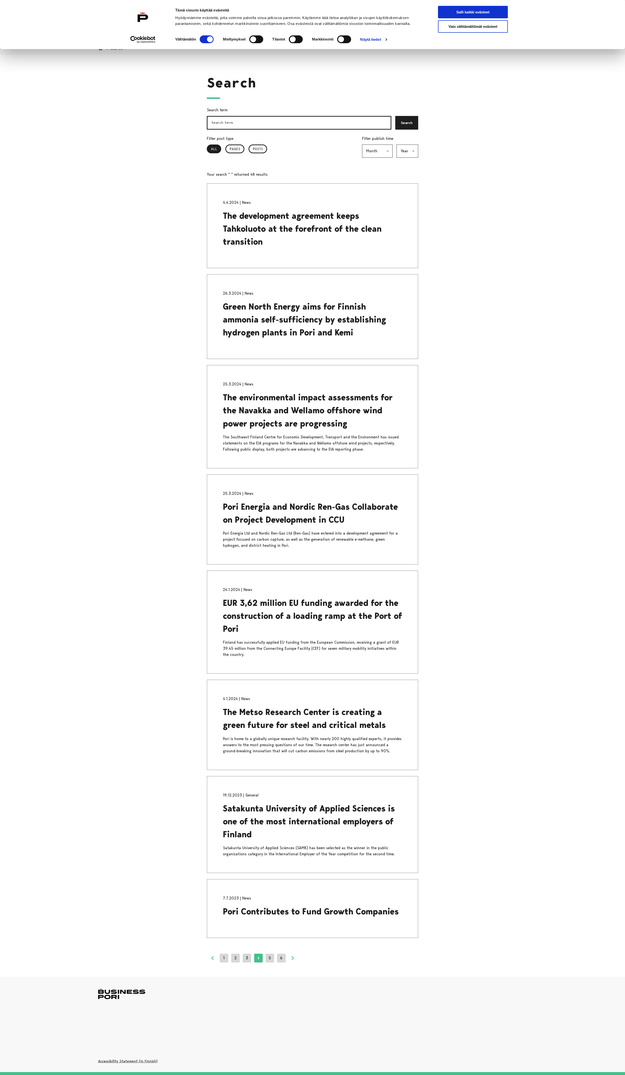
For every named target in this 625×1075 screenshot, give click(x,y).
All (216, 149)
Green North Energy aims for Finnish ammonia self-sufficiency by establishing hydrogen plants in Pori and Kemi (304, 320)
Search (407, 123)
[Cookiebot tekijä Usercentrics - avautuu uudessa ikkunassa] (143, 39)
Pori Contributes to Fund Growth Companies (311, 912)
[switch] (256, 39)
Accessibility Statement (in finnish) (127, 1061)
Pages (234, 149)
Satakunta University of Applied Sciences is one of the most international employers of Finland (309, 821)
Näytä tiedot (370, 39)
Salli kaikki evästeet (473, 12)
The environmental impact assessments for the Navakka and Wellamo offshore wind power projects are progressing (308, 410)
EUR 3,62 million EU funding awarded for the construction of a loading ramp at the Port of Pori (312, 616)
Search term (217, 110)
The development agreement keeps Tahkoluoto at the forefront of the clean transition (302, 229)
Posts (258, 149)
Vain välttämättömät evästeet (472, 26)
